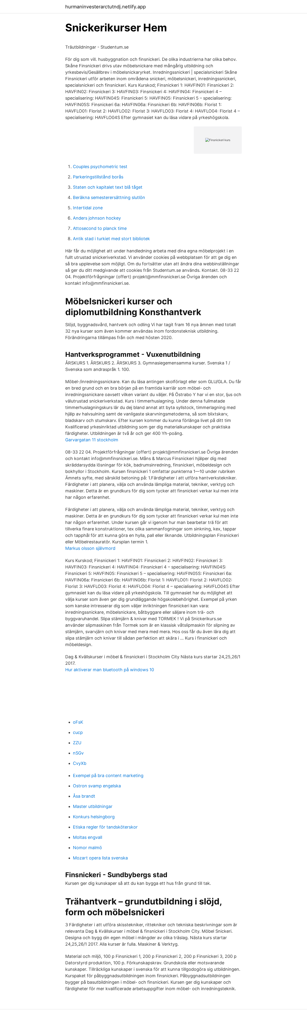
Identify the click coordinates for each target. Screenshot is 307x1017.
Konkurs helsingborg (94, 816)
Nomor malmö (87, 847)
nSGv (78, 753)
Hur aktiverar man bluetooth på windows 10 (109, 669)
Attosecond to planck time (100, 228)
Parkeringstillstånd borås (98, 176)
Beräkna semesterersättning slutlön (109, 197)
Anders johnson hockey (97, 218)
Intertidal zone (88, 207)
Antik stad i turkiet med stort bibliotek (111, 238)
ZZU (77, 742)
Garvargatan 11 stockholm (91, 439)
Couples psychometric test (100, 166)
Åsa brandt (84, 796)
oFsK (78, 722)
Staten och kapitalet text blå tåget (107, 187)
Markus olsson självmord (90, 548)
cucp (78, 732)
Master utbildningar (92, 806)
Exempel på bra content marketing (108, 775)
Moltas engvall (87, 837)
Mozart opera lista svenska (100, 857)
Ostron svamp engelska (97, 785)
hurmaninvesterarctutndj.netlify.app (105, 6)
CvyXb (79, 763)
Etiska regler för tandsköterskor (105, 827)
